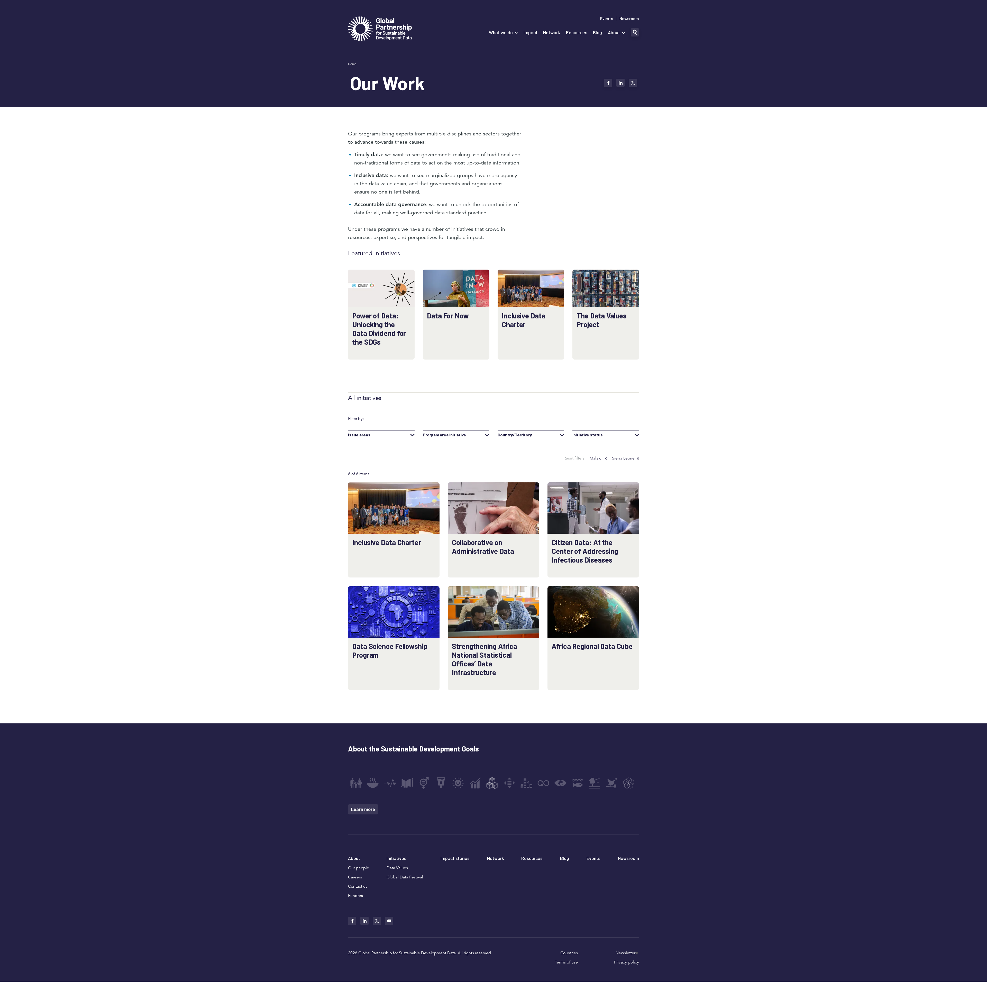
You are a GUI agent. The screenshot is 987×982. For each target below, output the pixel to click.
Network (551, 32)
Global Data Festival (405, 877)
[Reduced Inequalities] (509, 783)
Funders (355, 895)
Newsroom (629, 18)
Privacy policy (626, 962)
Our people (358, 867)
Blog (597, 32)
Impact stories (455, 858)
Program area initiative (444, 435)
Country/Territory (515, 435)
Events (606, 18)
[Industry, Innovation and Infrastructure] (492, 783)
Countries (569, 953)
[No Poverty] (355, 783)
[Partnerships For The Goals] (628, 783)
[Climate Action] (560, 783)
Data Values (397, 867)
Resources (576, 32)
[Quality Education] (407, 783)
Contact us (357, 886)
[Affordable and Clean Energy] (458, 783)
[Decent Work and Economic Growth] (475, 783)
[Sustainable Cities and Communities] (526, 783)
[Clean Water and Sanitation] (441, 783)
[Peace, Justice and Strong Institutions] (611, 783)
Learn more (363, 809)
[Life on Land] (594, 783)
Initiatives (396, 858)
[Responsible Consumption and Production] (543, 783)
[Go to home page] (380, 29)
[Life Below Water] (577, 783)
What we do (501, 32)
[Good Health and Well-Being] (390, 783)
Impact (530, 32)
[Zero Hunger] (372, 783)
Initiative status (587, 435)
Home (352, 64)
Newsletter (625, 953)
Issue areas (359, 435)
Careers (355, 877)
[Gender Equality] (424, 783)
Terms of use (566, 962)
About (614, 32)
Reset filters (573, 458)
